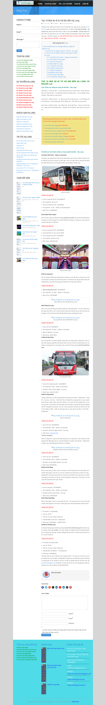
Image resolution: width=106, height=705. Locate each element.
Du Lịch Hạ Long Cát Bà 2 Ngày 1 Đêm (55, 136)
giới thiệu (59, 33)
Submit (19, 50)
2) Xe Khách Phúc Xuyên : (56, 59)
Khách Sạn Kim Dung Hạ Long (25, 131)
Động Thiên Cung (21, 143)
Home (40, 4)
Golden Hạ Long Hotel (23, 121)
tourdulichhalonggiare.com (48, 563)
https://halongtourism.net (76, 685)
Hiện (66, 43)
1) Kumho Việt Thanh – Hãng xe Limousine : (62, 57)
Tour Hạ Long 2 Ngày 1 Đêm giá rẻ (54, 142)
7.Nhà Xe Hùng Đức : (54, 70)
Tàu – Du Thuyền (65, 4)
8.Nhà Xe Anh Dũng (54, 72)
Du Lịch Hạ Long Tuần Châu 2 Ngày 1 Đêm (57, 139)
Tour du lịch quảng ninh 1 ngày (31, 225)
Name (71, 614)
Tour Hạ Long (50, 4)
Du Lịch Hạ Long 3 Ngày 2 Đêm (53, 133)
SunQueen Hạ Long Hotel (23, 129)
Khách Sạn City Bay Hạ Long (24, 124)
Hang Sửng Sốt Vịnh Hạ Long (24, 150)
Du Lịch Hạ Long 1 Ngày (51, 125)
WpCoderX (75, 702)
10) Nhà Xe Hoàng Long (56, 77)
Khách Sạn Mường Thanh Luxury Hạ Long (54, 666)
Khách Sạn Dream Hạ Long (24, 119)
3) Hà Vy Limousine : (54, 61)
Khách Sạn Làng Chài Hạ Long (55, 648)
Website (71, 623)
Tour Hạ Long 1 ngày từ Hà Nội (31, 197)
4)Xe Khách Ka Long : (54, 64)
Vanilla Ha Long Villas (53, 684)
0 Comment (56, 23)
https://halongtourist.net (76, 679)
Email (70, 618)
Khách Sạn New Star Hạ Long (24, 117)
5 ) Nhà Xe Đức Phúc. (54, 66)
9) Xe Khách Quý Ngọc (55, 74)
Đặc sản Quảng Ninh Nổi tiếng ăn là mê (27, 152)
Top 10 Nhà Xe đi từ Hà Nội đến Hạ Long (60, 20)
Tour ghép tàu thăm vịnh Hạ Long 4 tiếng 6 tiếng (58, 128)
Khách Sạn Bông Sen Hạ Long (24, 126)
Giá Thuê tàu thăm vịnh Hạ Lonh (25, 141)
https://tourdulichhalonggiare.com (79, 674)
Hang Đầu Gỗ (20, 145)
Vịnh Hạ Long (20, 148)
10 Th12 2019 (46, 23)
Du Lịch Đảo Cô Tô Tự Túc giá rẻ (25, 168)
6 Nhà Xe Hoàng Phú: (54, 68)
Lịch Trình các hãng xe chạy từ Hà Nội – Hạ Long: (61, 51)
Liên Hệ (85, 4)
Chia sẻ (77, 4)
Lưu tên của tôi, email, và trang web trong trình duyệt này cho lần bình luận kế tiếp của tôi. (64, 631)
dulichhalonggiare (67, 23)
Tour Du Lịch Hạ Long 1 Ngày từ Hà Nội (56, 131)
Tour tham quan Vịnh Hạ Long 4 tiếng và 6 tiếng (30, 184)
